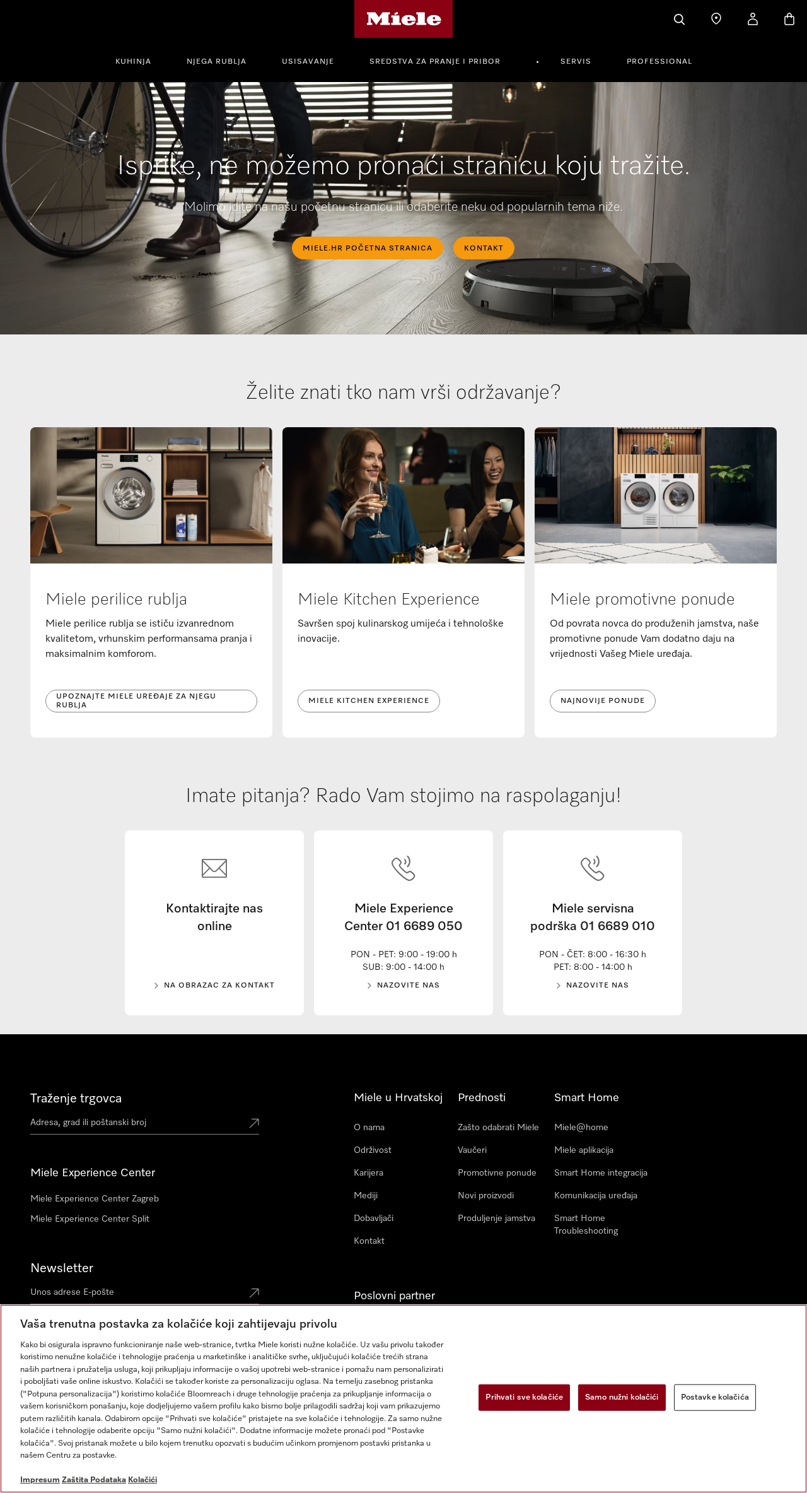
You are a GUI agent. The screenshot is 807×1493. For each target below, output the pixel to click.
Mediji (366, 1195)
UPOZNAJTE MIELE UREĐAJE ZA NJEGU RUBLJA (136, 701)
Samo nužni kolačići (621, 1397)
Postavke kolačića (715, 1397)
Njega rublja (217, 62)
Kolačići (142, 1480)
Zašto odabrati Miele (498, 1127)
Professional (659, 62)
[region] (403, 1398)
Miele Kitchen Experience (368, 701)
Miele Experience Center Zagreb (94, 1199)
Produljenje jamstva (496, 1218)
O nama (369, 1127)
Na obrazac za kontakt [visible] (219, 985)
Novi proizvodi (486, 1195)
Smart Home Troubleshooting (586, 1225)
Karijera (368, 1173)
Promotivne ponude (497, 1173)
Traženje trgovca (76, 1098)
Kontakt (369, 1241)
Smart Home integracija (600, 1173)
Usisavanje (308, 62)
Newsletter (61, 1268)
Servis (575, 62)
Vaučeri (472, 1150)
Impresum (40, 1480)
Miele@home (581, 1127)
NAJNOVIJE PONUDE (602, 701)
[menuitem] (140, 60)
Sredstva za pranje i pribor (435, 62)
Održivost (373, 1150)
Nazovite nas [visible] (408, 985)
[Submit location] (254, 1124)
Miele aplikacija (583, 1150)
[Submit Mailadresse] (254, 1294)
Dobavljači (373, 1218)
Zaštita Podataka (94, 1480)
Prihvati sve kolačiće (524, 1397)
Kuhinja (133, 62)
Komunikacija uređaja (595, 1195)
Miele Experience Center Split (89, 1219)
